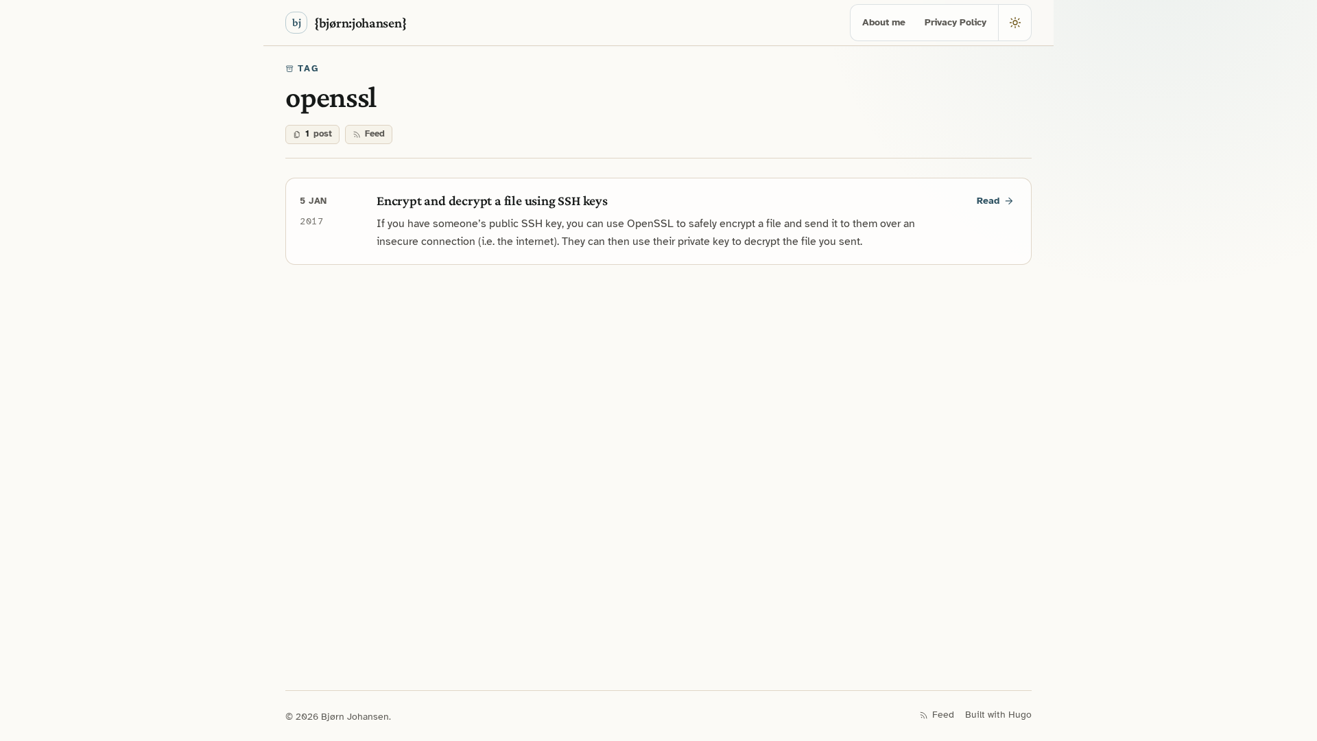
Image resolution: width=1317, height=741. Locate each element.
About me (883, 22)
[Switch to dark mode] (1014, 22)
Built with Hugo (998, 714)
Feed (375, 133)
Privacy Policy (955, 22)
